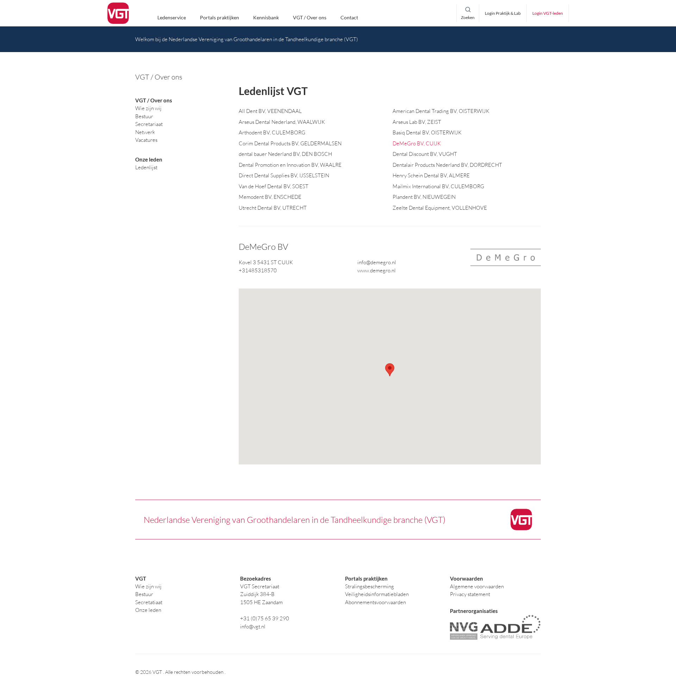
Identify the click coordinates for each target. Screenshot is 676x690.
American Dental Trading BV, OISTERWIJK (441, 111)
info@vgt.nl (252, 626)
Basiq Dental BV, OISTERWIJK (427, 132)
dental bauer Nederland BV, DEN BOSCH (285, 154)
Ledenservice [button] (171, 17)
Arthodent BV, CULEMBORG (272, 132)
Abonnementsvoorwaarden (375, 602)
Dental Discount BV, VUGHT (425, 154)
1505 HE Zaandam (261, 602)
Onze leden (148, 610)
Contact (349, 17)
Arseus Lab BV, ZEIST (417, 122)
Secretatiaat (148, 602)
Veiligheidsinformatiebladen (377, 594)
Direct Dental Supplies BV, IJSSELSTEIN (284, 175)
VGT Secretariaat (259, 586)
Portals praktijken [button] (219, 17)
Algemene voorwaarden (477, 586)
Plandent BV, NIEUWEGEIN (424, 197)
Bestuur (144, 594)
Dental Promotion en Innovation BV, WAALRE (290, 165)
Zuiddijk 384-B (257, 594)
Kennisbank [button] (266, 17)
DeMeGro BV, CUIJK (417, 143)
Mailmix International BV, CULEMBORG (438, 186)
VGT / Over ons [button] (309, 17)
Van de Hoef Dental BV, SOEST (273, 186)
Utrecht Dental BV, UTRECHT (273, 207)
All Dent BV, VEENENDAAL (270, 111)
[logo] (118, 13)
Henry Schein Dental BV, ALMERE (431, 175)
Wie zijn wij (148, 586)
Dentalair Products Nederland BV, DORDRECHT (447, 165)
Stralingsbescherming (369, 586)
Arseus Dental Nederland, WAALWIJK (282, 122)
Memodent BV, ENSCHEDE (270, 197)
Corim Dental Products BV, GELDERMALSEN (290, 143)
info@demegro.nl (376, 262)
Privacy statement (470, 594)
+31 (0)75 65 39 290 (264, 618)
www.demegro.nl (376, 270)
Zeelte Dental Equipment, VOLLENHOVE (440, 207)
